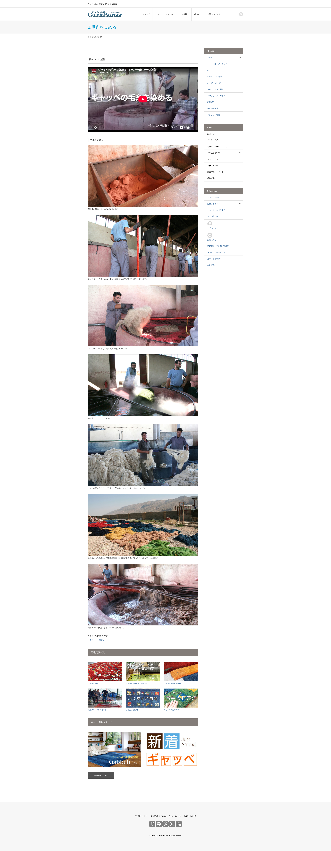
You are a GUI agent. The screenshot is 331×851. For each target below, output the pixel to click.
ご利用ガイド (141, 816)
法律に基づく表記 (158, 816)
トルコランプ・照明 (215, 89)
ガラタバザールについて (217, 146)
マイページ (211, 228)
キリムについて (213, 153)
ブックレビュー (213, 159)
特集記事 (211, 178)
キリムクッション (214, 76)
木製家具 (211, 102)
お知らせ (211, 133)
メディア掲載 (212, 165)
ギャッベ (211, 70)
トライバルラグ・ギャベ (217, 64)
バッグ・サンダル (214, 83)
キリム (210, 57)
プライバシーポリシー (216, 252)
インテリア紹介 (213, 140)
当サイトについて (214, 258)
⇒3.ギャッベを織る (96, 640)
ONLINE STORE (100, 775)
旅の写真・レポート (215, 172)
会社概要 (211, 265)
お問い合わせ (212, 216)
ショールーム (171, 14)
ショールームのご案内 (216, 210)
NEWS (157, 14)
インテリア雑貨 (213, 114)
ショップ (146, 14)
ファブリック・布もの (216, 95)
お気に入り (211, 239)
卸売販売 (185, 14)
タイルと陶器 (212, 108)
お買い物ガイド (213, 14)
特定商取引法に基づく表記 (218, 246)
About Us (198, 14)
